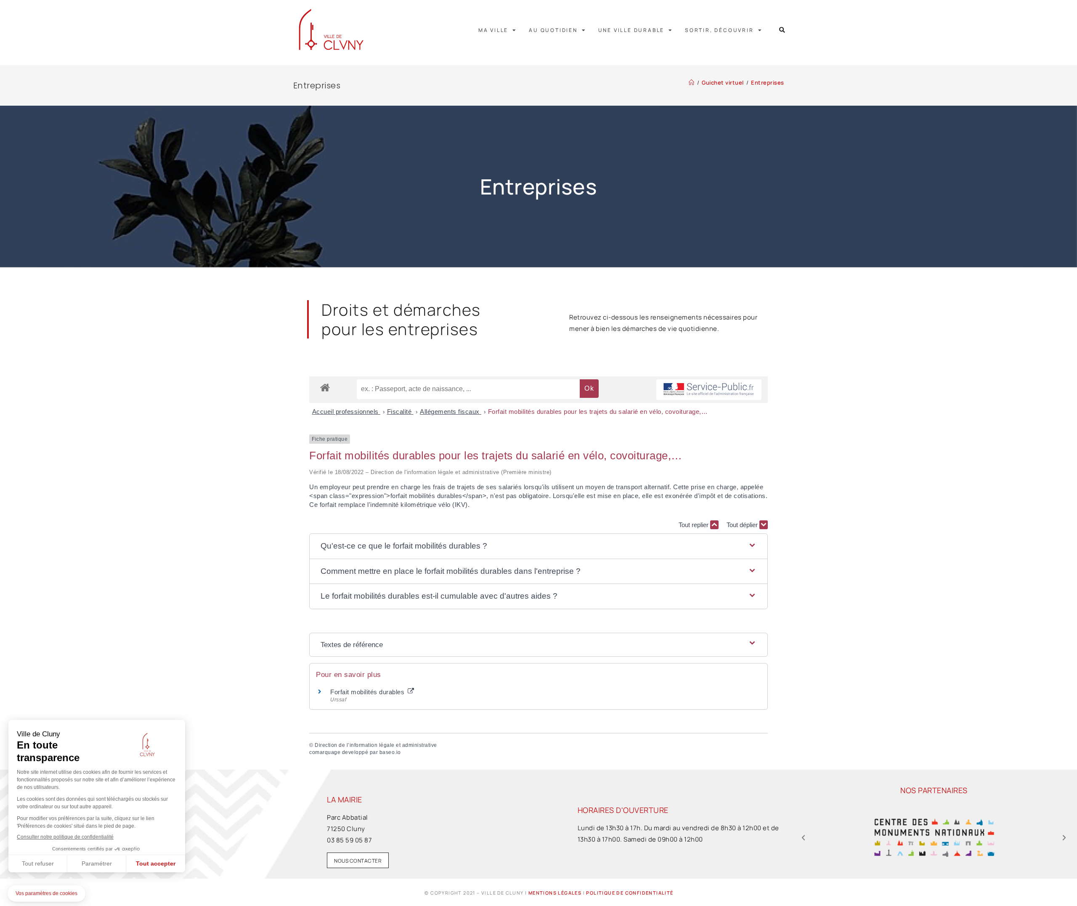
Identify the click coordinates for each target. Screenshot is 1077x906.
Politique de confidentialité (629, 893)
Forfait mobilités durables (368, 691)
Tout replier (694, 524)
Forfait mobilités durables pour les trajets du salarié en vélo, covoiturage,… (598, 411)
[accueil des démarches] (325, 387)
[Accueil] (692, 82)
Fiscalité (400, 411)
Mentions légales (554, 893)
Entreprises (767, 82)
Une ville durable (631, 30)
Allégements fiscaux (450, 411)
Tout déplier (743, 524)
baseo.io (390, 752)
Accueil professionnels (346, 411)
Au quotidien (553, 30)
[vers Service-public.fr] (708, 389)
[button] (782, 30)
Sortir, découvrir (719, 30)
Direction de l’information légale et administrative (376, 745)
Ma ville (493, 30)
